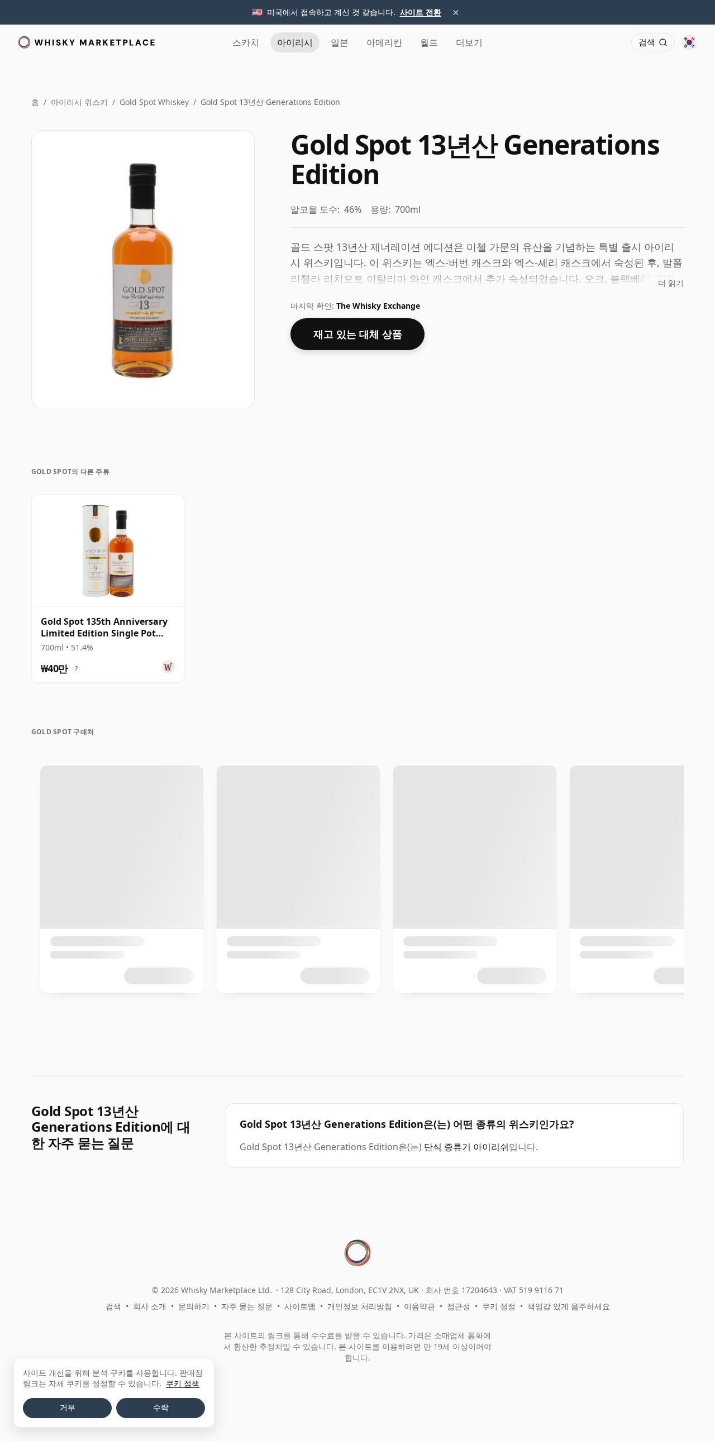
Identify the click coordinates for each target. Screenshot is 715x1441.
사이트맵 (300, 1306)
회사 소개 (149, 1306)
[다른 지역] (689, 42)
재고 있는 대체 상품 (357, 334)
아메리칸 (384, 42)
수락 (161, 1407)
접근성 (458, 1306)
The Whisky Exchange (378, 305)
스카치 (245, 42)
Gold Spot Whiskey (154, 102)
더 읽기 (671, 282)
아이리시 (295, 42)
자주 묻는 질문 (247, 1306)
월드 (429, 42)
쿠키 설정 (499, 1306)
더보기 (469, 42)
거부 (67, 1407)
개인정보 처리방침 (359, 1306)
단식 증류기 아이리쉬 (466, 1147)
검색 (113, 1306)
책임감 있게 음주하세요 (568, 1306)
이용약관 (419, 1306)
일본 (340, 42)
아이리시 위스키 (79, 102)
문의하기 (193, 1306)
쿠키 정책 (182, 1383)
